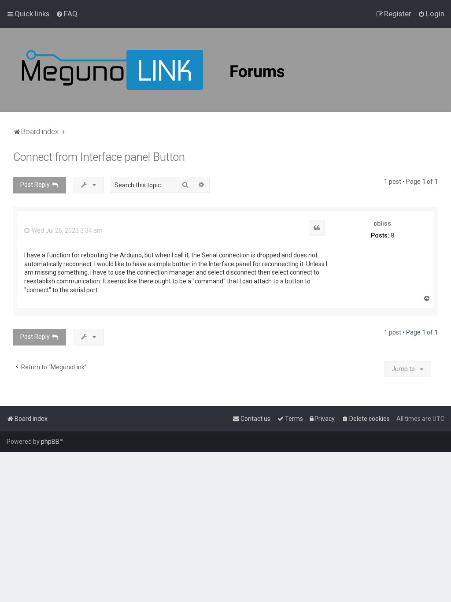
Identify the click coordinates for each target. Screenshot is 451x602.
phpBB (50, 441)
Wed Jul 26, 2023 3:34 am (66, 230)
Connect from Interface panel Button (99, 157)
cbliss (382, 223)
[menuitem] (67, 13)
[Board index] (176, 70)
